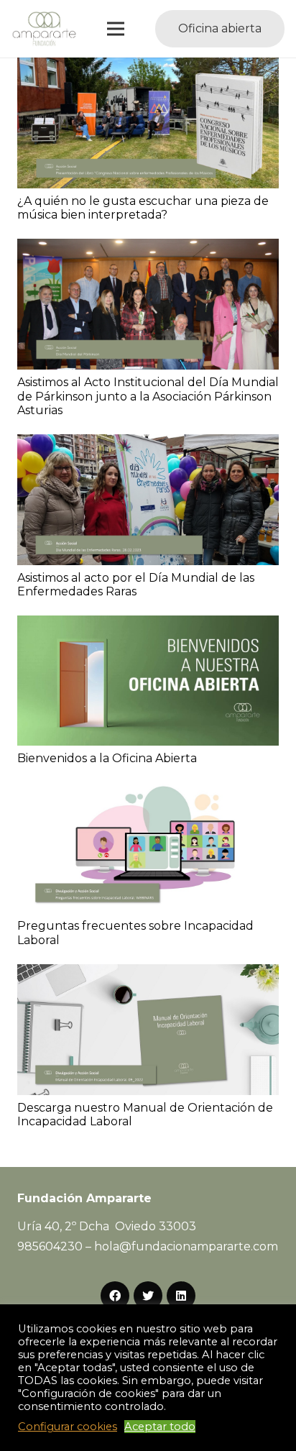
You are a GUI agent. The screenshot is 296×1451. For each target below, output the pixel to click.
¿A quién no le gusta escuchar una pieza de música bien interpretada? (143, 207)
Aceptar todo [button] (159, 1426)
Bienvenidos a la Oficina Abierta (107, 758)
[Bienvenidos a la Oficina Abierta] (148, 625)
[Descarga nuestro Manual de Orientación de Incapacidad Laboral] (148, 974)
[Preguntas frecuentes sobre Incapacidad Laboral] (148, 792)
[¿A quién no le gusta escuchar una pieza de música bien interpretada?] (148, 67)
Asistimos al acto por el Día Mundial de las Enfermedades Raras (135, 584)
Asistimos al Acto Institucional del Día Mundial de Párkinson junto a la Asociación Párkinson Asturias (148, 395)
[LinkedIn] (181, 1295)
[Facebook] (115, 1295)
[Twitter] (148, 1295)
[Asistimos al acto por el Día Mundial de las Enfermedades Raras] (148, 444)
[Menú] (116, 29)
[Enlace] (44, 29)
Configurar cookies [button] (67, 1426)
